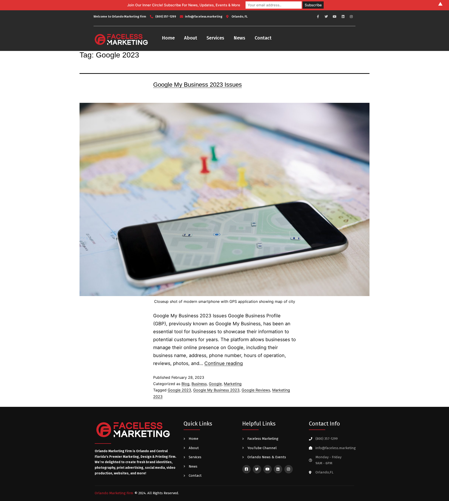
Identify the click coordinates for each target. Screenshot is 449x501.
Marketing (233, 383)
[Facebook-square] (246, 469)
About (190, 38)
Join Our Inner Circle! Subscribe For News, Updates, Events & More (183, 5)
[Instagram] (351, 16)
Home (168, 38)
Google (215, 383)
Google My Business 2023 (216, 390)
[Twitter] (326, 16)
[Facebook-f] (318, 16)
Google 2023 (179, 390)
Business (199, 383)
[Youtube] (334, 16)
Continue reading (223, 363)
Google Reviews (256, 390)
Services (215, 38)
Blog (185, 383)
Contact (263, 38)
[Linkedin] (343, 16)
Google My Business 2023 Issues (197, 84)
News (239, 38)
